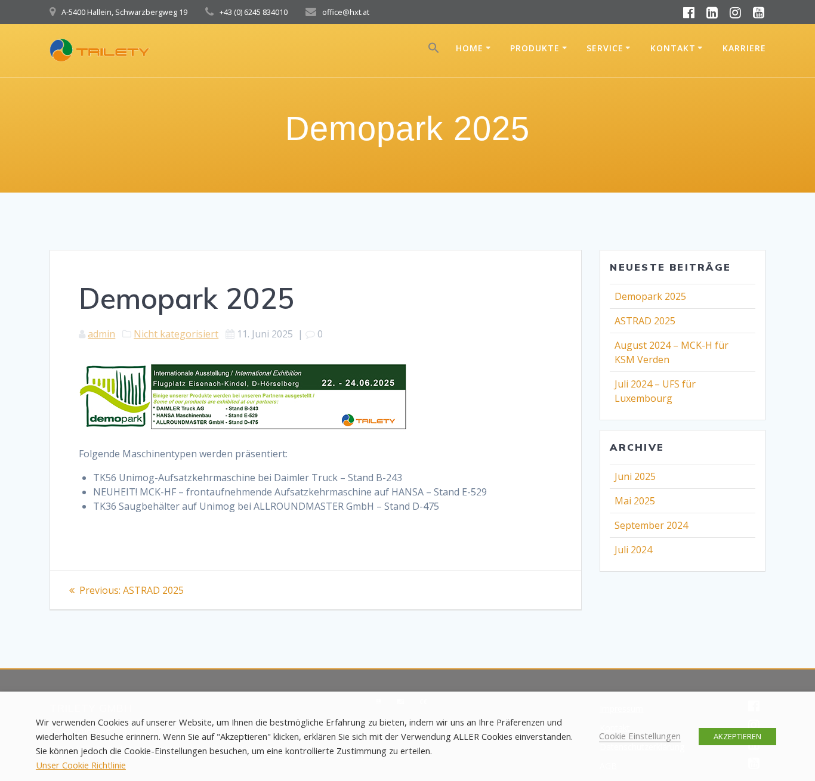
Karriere (744, 48)
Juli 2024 (633, 549)
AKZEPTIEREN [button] (737, 736)
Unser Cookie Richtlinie (81, 765)
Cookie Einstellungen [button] (640, 736)
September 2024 (651, 525)
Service (604, 48)
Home (469, 48)
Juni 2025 (635, 476)
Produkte (535, 48)
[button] (434, 50)
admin (101, 333)
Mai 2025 (635, 500)
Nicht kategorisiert (176, 333)
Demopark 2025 (650, 296)
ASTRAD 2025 (645, 320)
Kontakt (673, 48)
